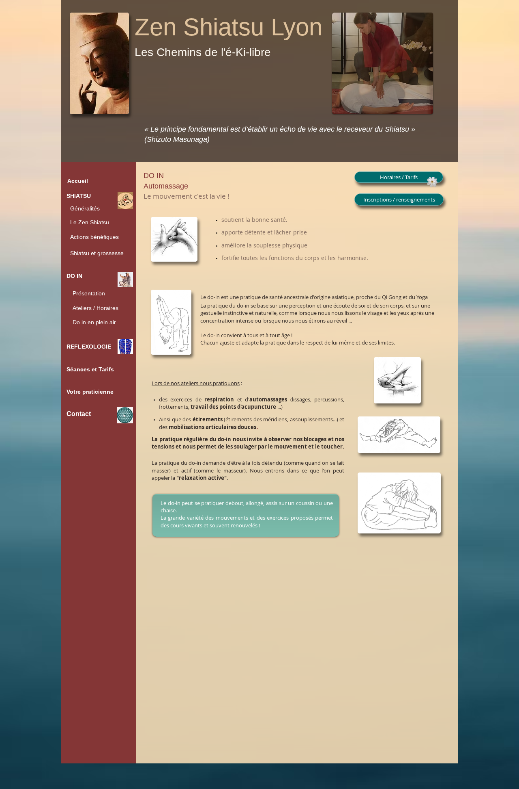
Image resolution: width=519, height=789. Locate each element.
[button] (99, 322)
